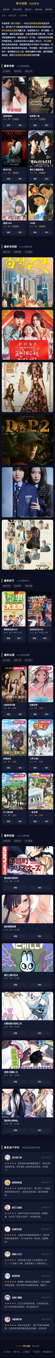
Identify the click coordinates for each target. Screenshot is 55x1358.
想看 (8, 125)
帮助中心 (16, 1351)
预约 (20, 125)
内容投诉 (36, 1351)
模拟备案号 (47, 1351)
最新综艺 (28, 9)
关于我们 (7, 1351)
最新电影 (6, 9)
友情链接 (26, 1351)
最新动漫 (38, 9)
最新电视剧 (17, 9)
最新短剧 (48, 9)
